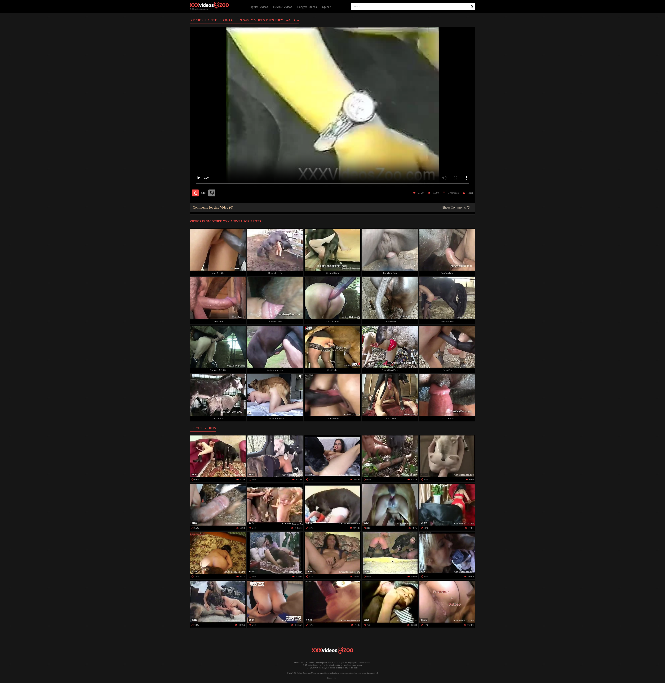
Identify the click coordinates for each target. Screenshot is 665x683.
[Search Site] (472, 6)
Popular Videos (258, 6)
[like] (195, 193)
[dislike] (211, 193)
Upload (326, 6)
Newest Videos (282, 6)
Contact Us (331, 678)
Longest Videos (307, 6)
